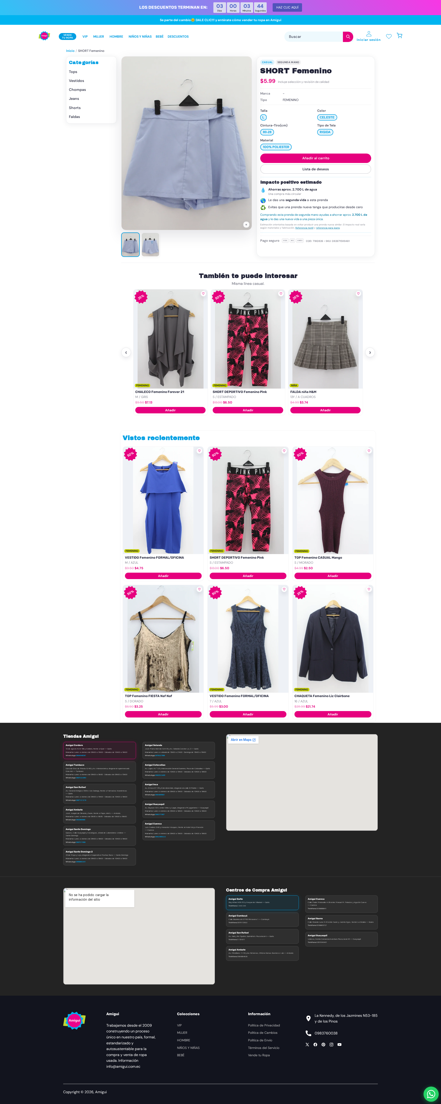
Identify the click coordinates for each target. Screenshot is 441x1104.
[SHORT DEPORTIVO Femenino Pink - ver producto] (170, 338)
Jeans (74, 98)
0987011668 (80, 842)
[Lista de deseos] (389, 36)
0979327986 (160, 755)
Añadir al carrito (315, 158)
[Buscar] (348, 37)
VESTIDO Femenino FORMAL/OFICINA (154, 558)
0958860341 (81, 861)
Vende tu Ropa (259, 1055)
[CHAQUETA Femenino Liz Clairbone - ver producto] (333, 638)
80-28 (267, 132)
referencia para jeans (328, 227)
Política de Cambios (262, 1033)
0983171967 (159, 814)
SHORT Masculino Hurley (309, 392)
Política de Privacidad (264, 1025)
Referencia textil (304, 227)
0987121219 (81, 800)
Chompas (77, 89)
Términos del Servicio (263, 1048)
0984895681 (160, 794)
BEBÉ (180, 1055)
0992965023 (160, 836)
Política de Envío (260, 1040)
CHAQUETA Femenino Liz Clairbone (322, 696)
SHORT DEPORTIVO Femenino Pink (162, 392)
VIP (179, 1025)
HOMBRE (183, 1040)
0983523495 (160, 775)
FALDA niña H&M (226, 392)
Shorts (75, 107)
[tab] (130, 245)
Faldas (74, 117)
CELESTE (327, 117)
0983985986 (80, 819)
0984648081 (81, 755)
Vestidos (76, 80)
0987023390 (81, 777)
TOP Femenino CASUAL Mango (318, 558)
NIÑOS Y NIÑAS (188, 1048)
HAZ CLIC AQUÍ (287, 7)
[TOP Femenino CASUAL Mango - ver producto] (333, 500)
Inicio (70, 51)
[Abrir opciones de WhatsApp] (431, 1094)
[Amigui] (44, 36)
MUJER (182, 1033)
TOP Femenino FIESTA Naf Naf (148, 696)
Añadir (170, 410)
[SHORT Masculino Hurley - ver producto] (325, 338)
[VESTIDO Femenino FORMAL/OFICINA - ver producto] (163, 500)
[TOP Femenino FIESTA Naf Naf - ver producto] (163, 638)
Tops (73, 71)
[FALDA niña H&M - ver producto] (248, 338)
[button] (402, 36)
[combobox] (318, 36)
